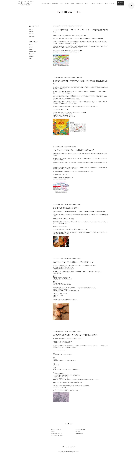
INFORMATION (46, 3)
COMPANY (100, 3)
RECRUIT (87, 3)
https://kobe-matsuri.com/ (59, 179)
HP (31, 58)
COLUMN (55, 3)
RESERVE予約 (120, 3)
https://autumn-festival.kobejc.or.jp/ (62, 113)
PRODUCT (33, 51)
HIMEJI (32, 34)
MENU (72, 3)
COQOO (32, 36)
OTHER (32, 56)
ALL (31, 29)
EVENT (32, 54)
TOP (31, 47)
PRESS (93, 3)
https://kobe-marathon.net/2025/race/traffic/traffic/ (66, 52)
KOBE (32, 31)
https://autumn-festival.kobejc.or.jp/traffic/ (64, 116)
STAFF (67, 3)
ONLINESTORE (110, 3)
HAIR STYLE (79, 3)
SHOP (61, 3)
